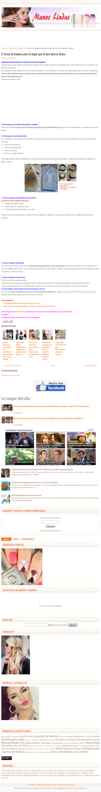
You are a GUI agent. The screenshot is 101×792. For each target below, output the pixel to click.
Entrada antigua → (91, 365)
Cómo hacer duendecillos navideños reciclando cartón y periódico (51, 406)
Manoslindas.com (49, 785)
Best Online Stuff (81, 788)
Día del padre (89, 737)
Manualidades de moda (88, 739)
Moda (25, 745)
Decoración (78, 736)
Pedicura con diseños (54, 746)
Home (4, 48)
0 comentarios (18, 413)
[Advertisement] (22, 38)
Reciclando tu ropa (23, 749)
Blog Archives (27, 539)
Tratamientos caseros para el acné (38, 752)
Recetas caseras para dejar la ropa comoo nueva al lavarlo (29, 306)
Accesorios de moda (9, 737)
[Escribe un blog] (6, 321)
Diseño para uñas (12, 739)
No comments (10, 58)
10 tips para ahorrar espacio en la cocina (22, 303)
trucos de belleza (62, 751)
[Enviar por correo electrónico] (3, 321)
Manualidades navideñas (38, 743)
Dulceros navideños (32, 740)
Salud (59, 748)
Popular (6, 539)
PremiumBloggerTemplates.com (63, 788)
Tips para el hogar (16, 48)
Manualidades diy (13, 742)
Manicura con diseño (65, 739)
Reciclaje (10, 748)
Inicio (53, 365)
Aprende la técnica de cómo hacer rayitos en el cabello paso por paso (42, 469)
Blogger (59, 606)
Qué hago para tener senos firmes (26, 495)
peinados (67, 745)
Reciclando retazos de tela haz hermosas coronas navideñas (48, 418)
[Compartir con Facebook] (11, 321)
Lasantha (48, 788)
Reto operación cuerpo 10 (41, 749)
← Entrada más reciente (12, 365)
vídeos (84, 751)
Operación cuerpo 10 (37, 746)
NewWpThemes (26, 788)
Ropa (53, 749)
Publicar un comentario (10, 375)
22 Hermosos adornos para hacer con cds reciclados (34, 482)
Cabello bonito (26, 736)
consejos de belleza (46, 736)
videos (76, 752)
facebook (20, 312)
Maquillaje (93, 742)
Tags (15, 539)
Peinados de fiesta (79, 746)
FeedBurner (56, 531)
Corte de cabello (66, 737)
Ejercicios (44, 740)
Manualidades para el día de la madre (68, 743)
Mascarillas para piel (11, 745)
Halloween (52, 740)
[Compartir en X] (8, 321)
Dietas (96, 736)
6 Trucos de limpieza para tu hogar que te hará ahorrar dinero (33, 54)
